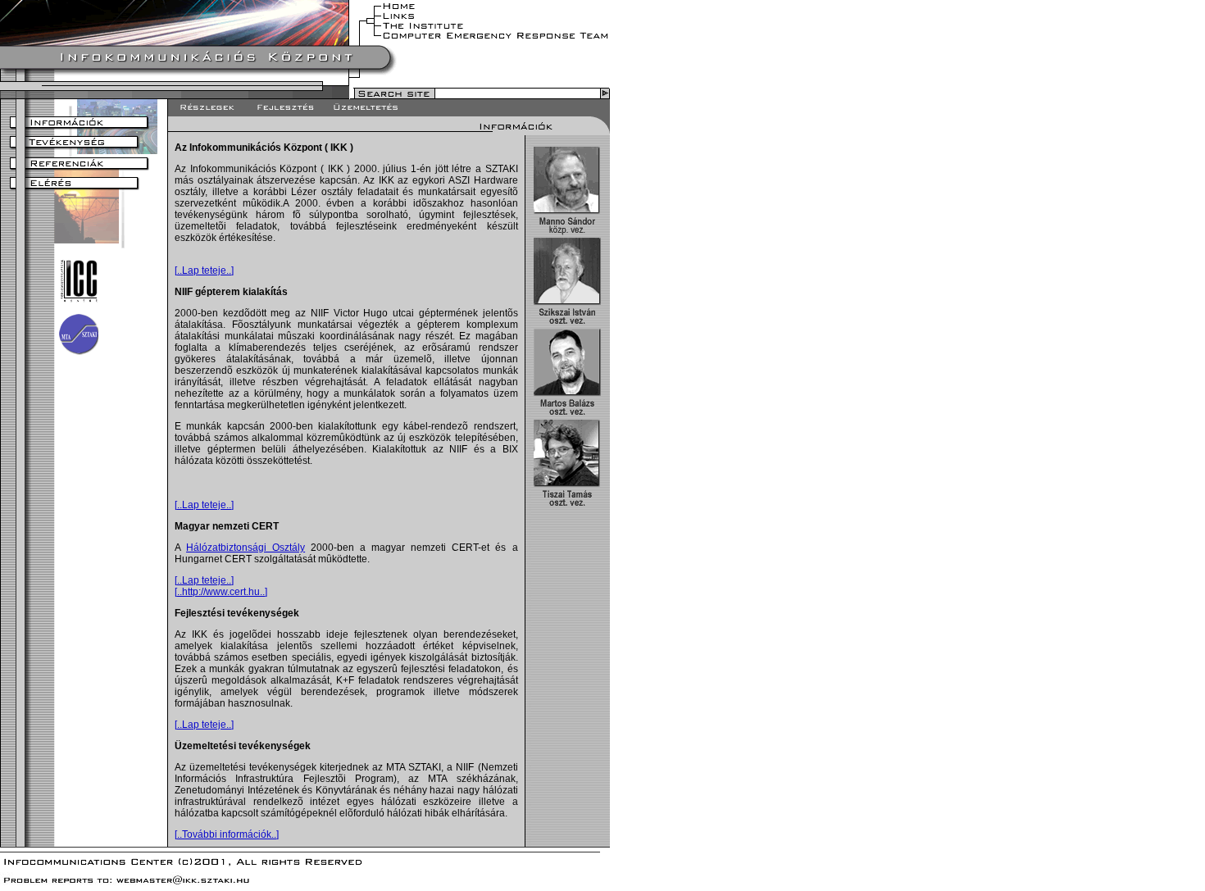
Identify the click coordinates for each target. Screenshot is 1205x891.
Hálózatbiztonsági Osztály (245, 547)
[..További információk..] (227, 834)
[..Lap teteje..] (204, 270)
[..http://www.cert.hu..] (221, 592)
